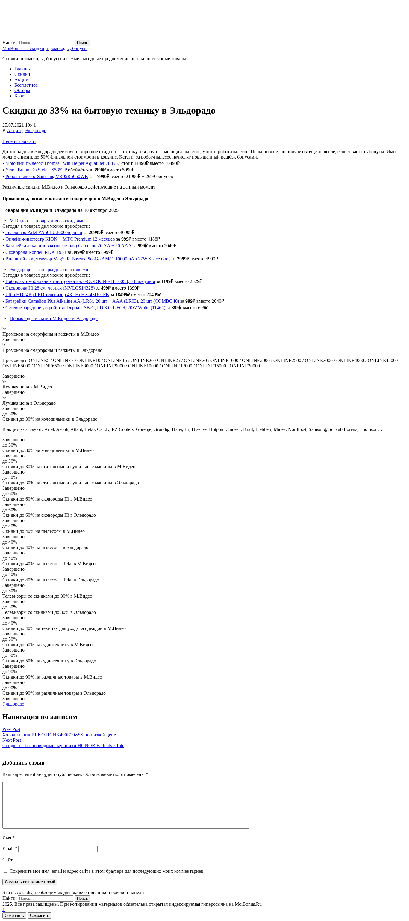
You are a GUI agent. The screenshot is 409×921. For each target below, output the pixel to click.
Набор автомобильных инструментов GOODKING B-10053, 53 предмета (80, 281)
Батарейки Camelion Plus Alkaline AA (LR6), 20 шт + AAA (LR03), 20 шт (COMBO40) (92, 301)
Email (9, 848)
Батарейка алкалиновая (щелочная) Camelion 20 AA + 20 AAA (68, 245)
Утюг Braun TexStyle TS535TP (36, 169)
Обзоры (22, 90)
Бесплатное (26, 85)
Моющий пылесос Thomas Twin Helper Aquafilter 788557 (62, 163)
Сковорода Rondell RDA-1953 (35, 252)
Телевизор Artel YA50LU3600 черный (43, 232)
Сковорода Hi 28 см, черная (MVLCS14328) (50, 287)
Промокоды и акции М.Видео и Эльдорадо (54, 318)
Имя (8, 837)
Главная (22, 68)
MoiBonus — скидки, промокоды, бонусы (44, 48)
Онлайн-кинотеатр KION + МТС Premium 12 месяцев (60, 239)
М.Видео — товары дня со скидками (47, 220)
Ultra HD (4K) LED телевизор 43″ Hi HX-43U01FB (57, 294)
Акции (21, 79)
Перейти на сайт (19, 141)
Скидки (22, 74)
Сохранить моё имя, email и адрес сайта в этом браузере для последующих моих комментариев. (107, 871)
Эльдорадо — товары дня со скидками (49, 269)
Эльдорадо (35, 130)
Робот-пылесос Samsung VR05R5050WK (46, 176)
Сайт (7, 859)
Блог (19, 95)
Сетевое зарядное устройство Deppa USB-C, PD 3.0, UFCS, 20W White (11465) (85, 307)
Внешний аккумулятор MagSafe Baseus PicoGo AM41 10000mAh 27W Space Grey (88, 258)
